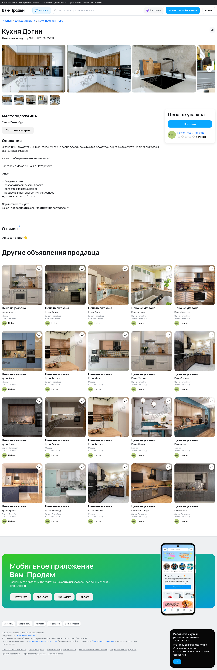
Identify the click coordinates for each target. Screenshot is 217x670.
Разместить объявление (183, 10)
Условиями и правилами (103, 641)
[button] (209, 69)
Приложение (75, 2)
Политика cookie (55, 653)
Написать (190, 124)
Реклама (40, 623)
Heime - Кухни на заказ (190, 132)
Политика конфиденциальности (61, 649)
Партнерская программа (34, 653)
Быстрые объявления (29, 2)
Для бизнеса (60, 2)
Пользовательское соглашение (93, 649)
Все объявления (9, 2)
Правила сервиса (36, 649)
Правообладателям (11, 653)
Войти (209, 10)
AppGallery (64, 597)
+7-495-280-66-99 (26, 635)
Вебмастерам (72, 623)
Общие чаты (24, 623)
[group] (33, 68)
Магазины (47, 2)
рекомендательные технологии (43, 641)
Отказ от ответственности (14, 649)
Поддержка (96, 2)
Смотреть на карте (18, 130)
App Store (42, 597)
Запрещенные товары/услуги (123, 649)
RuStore (84, 597)
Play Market (20, 597)
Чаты (86, 2)
